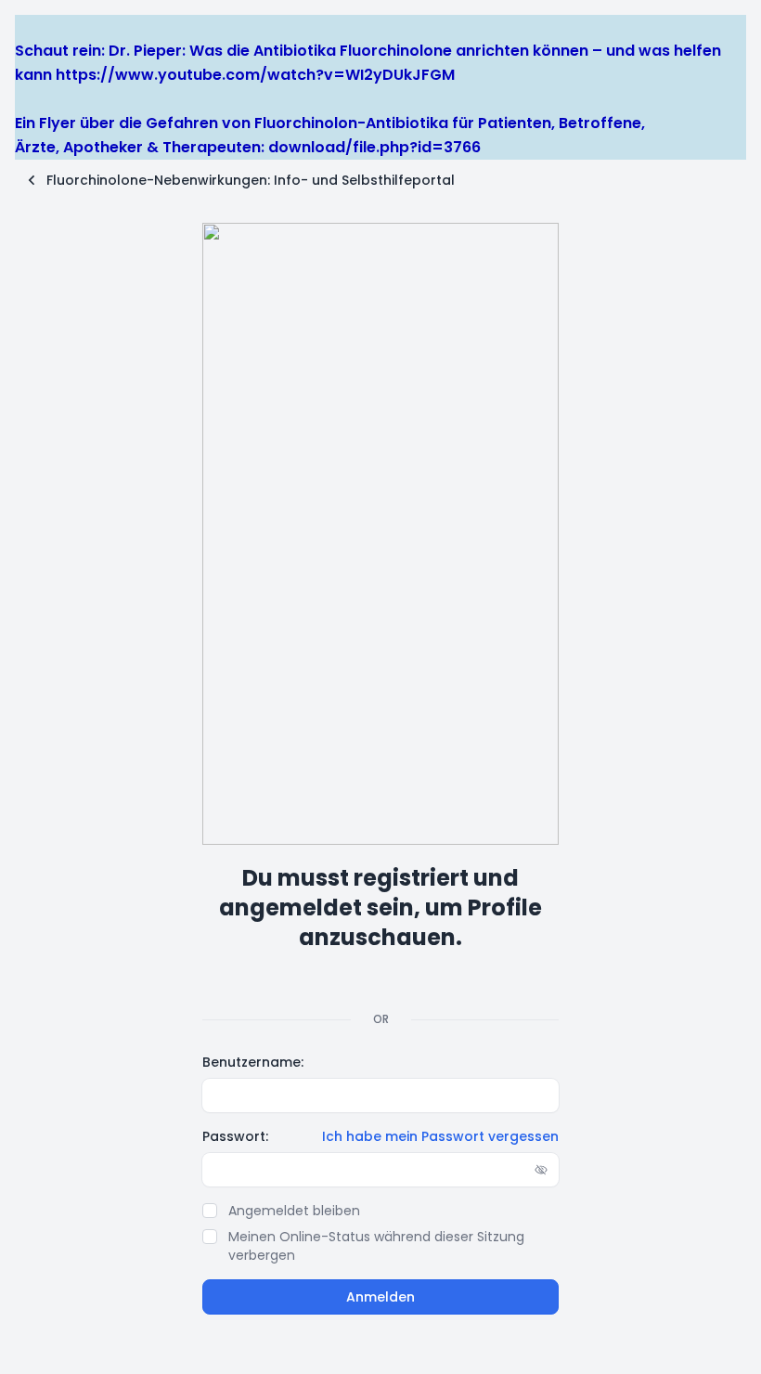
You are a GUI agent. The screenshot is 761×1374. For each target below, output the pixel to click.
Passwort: (235, 1136)
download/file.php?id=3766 (374, 147)
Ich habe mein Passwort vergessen (440, 1136)
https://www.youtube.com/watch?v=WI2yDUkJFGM (255, 74)
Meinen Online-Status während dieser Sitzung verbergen (376, 1245)
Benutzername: (252, 1062)
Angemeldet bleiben (294, 1210)
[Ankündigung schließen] (23, 26)
